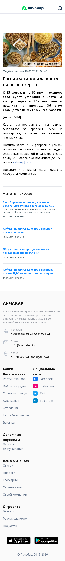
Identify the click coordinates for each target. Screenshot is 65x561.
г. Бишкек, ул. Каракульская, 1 (32, 357)
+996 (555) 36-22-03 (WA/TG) (30, 334)
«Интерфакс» (22, 162)
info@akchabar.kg (23, 345)
